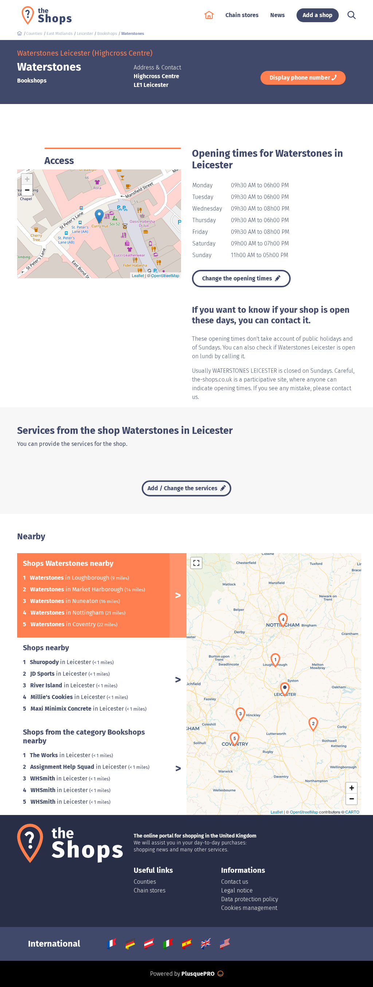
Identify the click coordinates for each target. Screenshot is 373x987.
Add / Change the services (183, 488)
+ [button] (27, 179)
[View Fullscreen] (196, 563)
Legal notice (237, 890)
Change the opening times (238, 278)
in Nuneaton (64, 601)
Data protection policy (249, 899)
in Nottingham (68, 612)
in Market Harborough (77, 589)
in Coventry (64, 624)
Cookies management (249, 907)
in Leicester (61, 662)
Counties (145, 881)
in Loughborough (70, 577)
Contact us (234, 881)
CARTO (352, 812)
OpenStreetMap (165, 275)
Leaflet (138, 275)
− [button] (27, 190)
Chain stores (149, 890)
